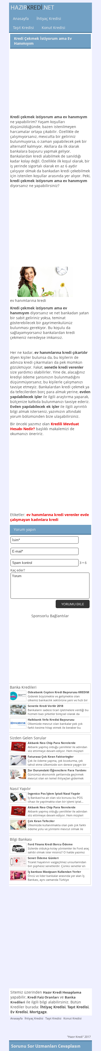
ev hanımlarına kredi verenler (52, 514)
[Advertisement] (50, 82)
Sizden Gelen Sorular (28, 737)
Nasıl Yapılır (20, 788)
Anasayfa (21, 18)
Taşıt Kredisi (23, 27)
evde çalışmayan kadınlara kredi (49, 517)
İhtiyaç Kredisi (49, 18)
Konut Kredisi (53, 27)
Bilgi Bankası (21, 839)
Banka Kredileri (23, 687)
